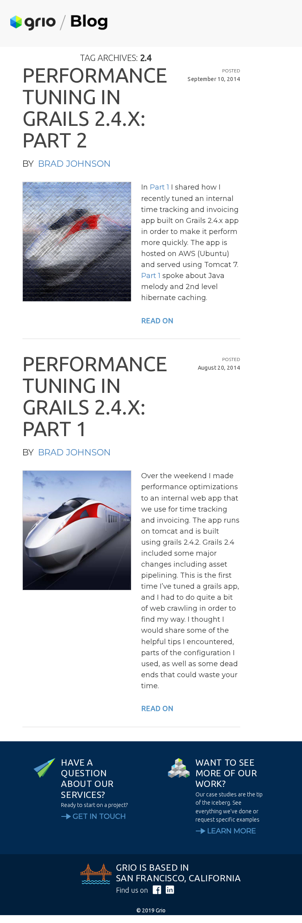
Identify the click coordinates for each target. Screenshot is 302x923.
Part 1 (159, 187)
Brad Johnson (74, 163)
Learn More (231, 831)
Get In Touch (99, 816)
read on (157, 320)
